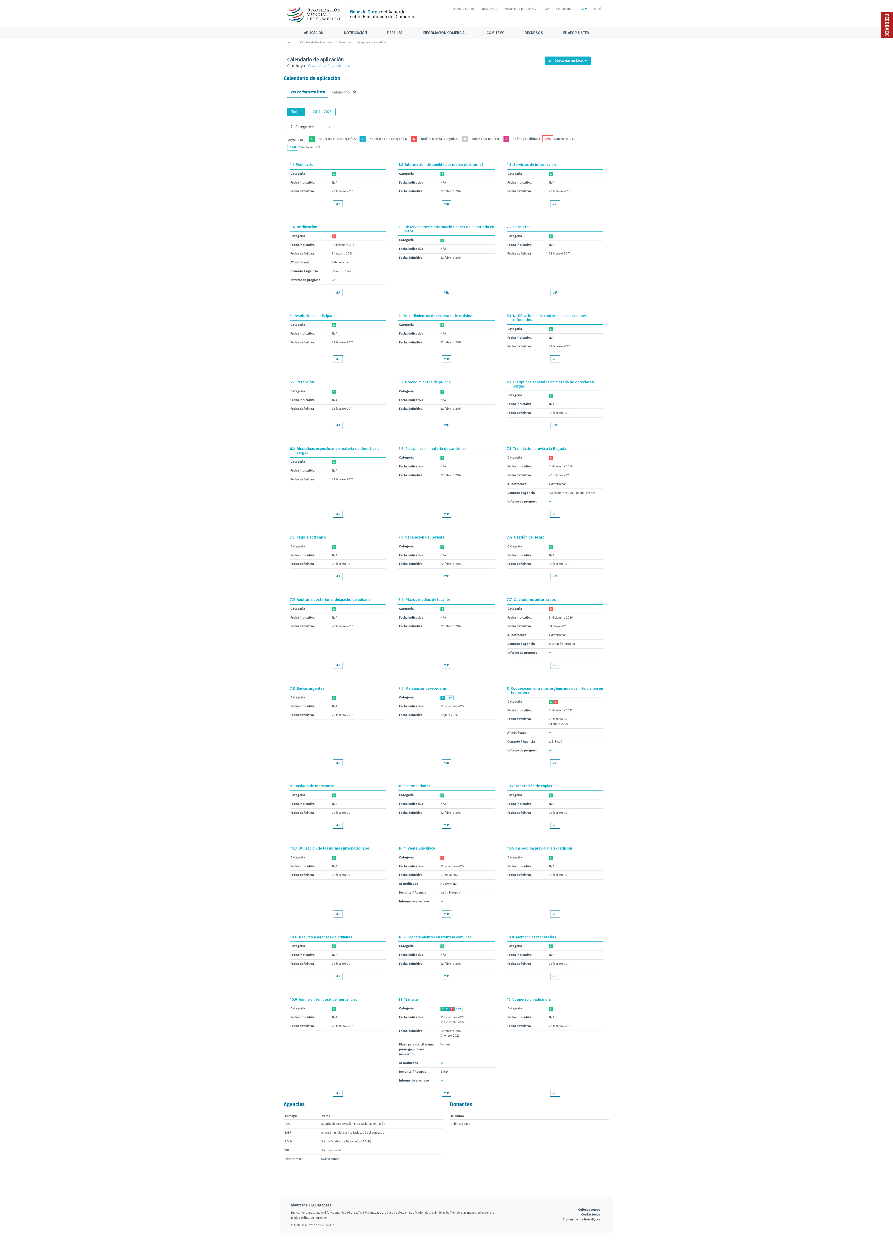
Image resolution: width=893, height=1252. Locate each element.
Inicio (290, 42)
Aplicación (313, 32)
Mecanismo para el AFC (520, 8)
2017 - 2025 (322, 112)
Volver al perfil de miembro (329, 66)
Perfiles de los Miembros (317, 42)
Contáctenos (564, 8)
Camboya (345, 42)
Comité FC (495, 32)
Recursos (534, 32)
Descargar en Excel (569, 61)
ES (583, 8)
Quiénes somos (464, 8)
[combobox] (310, 127)
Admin (598, 8)
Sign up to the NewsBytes (581, 1219)
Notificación (355, 32)
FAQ (546, 8)
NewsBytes (489, 8)
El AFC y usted (576, 32)
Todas (296, 112)
